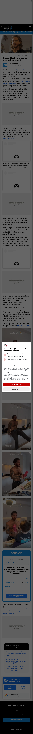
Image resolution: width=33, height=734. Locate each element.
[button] (16, 363)
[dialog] (16, 367)
